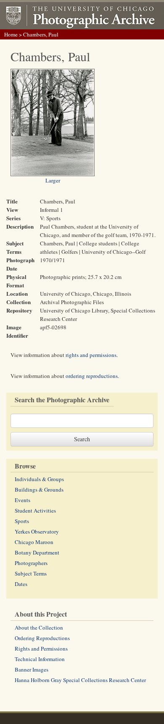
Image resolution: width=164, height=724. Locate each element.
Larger (52, 180)
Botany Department (37, 552)
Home (11, 34)
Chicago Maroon (34, 542)
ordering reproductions (92, 376)
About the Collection (39, 627)
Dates (21, 584)
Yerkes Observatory (37, 531)
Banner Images (31, 669)
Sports (22, 521)
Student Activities (35, 510)
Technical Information (40, 659)
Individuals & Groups (39, 479)
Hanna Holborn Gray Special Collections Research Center (80, 680)
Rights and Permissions (41, 648)
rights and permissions (91, 355)
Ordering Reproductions (42, 638)
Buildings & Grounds (39, 489)
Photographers (31, 563)
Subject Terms (31, 573)
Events (22, 500)
